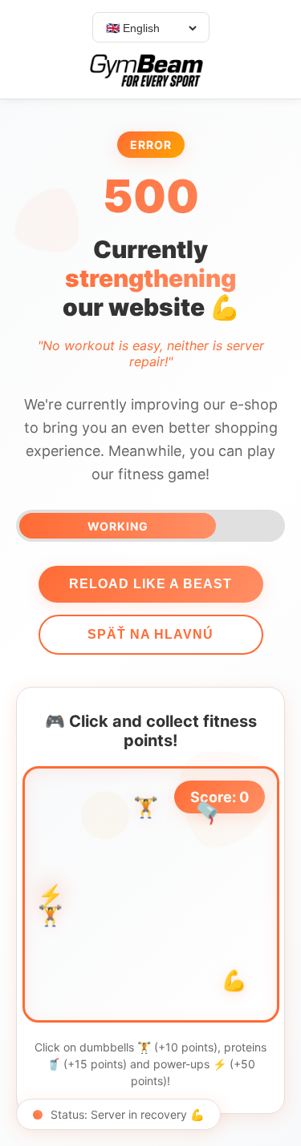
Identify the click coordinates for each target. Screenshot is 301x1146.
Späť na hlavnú (150, 634)
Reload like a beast (150, 584)
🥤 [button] (209, 811)
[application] (150, 894)
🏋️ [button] (50, 916)
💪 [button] (234, 982)
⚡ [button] (50, 895)
